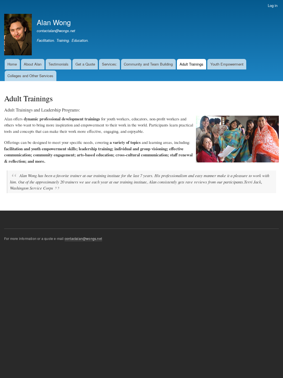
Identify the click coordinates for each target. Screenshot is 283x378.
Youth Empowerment (226, 64)
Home (12, 64)
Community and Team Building (148, 64)
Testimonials (58, 64)
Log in (272, 5)
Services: (109, 64)
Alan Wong (54, 22)
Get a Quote (85, 64)
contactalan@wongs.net (56, 30)
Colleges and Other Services (30, 75)
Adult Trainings (191, 64)
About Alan (32, 64)
